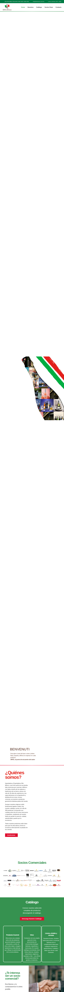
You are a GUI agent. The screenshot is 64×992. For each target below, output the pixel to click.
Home (23, 7)
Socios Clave (49, 7)
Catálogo (39, 7)
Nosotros (31, 7)
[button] (32, 919)
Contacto (58, 7)
